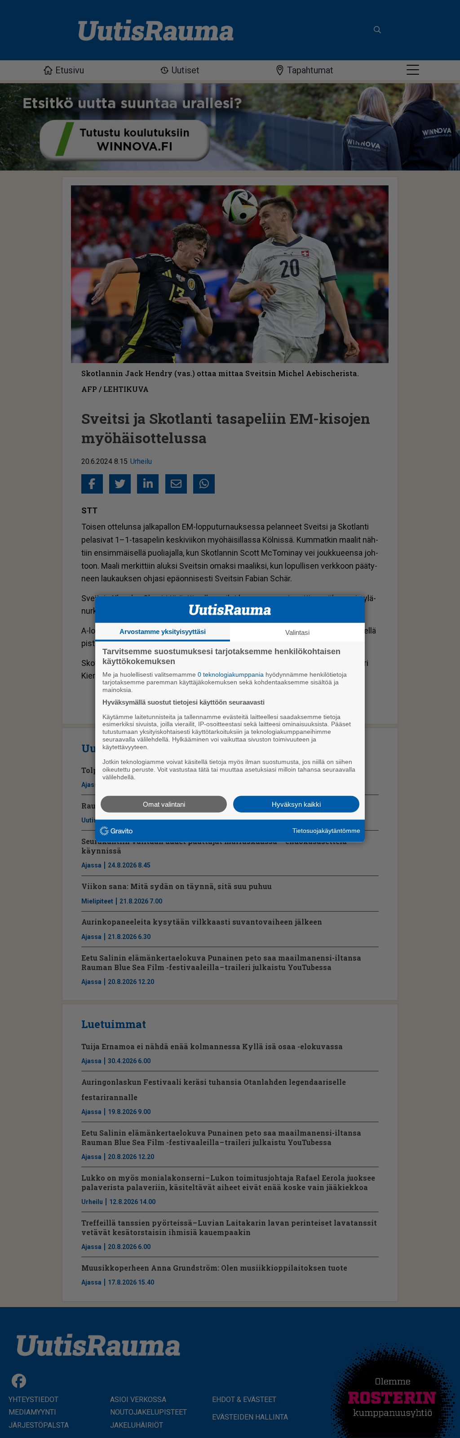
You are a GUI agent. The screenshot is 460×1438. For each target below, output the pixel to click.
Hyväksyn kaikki (296, 804)
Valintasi (297, 632)
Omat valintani (164, 804)
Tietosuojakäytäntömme (326, 830)
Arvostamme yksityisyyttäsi (162, 631)
